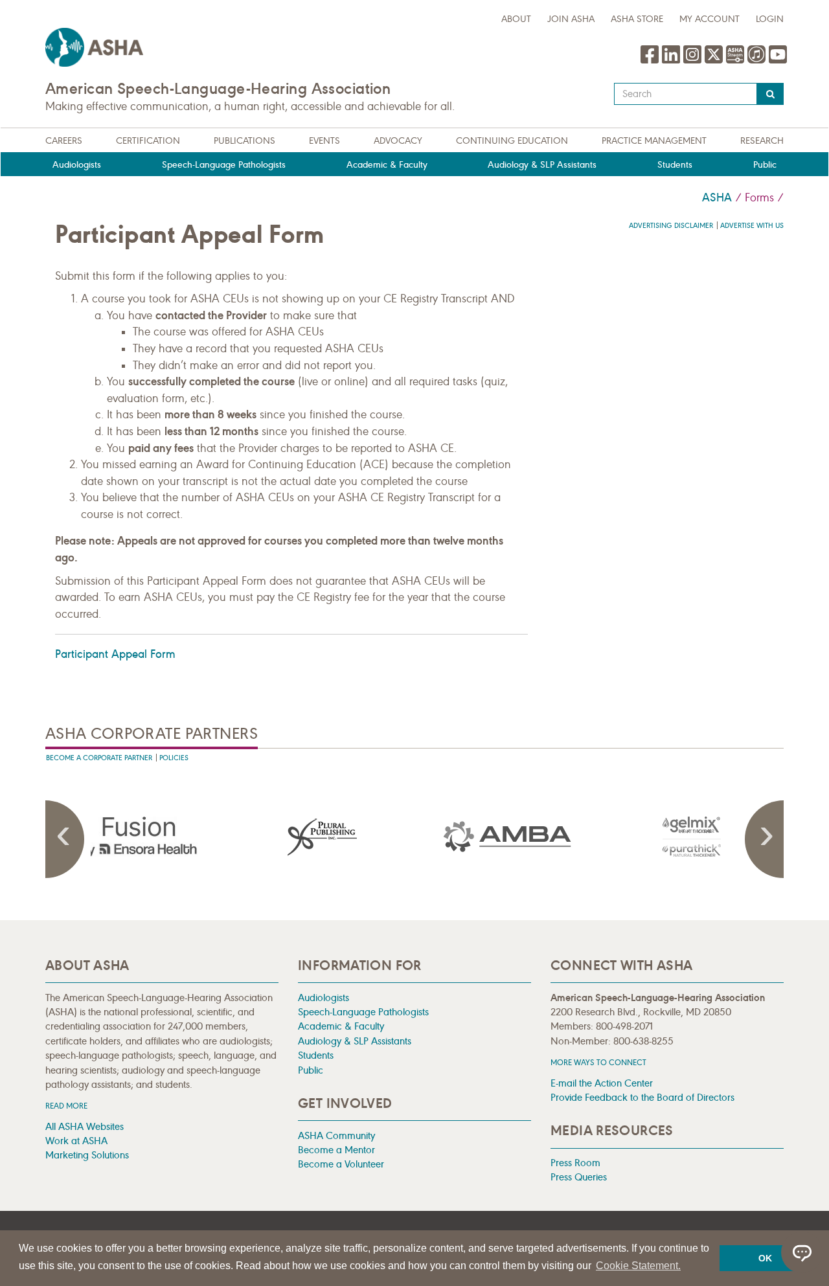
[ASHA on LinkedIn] (672, 61)
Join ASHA (571, 19)
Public (765, 165)
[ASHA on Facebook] (651, 61)
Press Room (575, 1162)
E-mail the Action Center (602, 1083)
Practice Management (654, 141)
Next (764, 839)
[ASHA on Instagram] (694, 61)
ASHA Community (336, 1135)
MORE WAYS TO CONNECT (598, 1062)
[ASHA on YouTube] (778, 61)
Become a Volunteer (341, 1164)
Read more (66, 1106)
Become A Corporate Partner (99, 758)
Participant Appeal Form (115, 654)
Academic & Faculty (386, 165)
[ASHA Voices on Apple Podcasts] (756, 61)
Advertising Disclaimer (671, 225)
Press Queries (579, 1177)
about (516, 19)
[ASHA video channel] (736, 61)
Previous (64, 839)
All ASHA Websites (84, 1126)
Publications (244, 141)
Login (770, 19)
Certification (148, 141)
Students (674, 165)
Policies (173, 758)
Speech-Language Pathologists (224, 165)
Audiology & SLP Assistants (542, 165)
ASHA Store (637, 19)
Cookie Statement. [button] (638, 1265)
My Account (709, 19)
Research (762, 141)
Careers (63, 141)
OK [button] (765, 1258)
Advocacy (398, 141)
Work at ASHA (76, 1140)
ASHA (717, 197)
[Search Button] (770, 94)
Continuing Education (512, 141)
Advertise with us (752, 225)
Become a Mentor (336, 1150)
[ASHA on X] (715, 61)
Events (324, 141)
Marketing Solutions (87, 1155)
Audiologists (76, 165)
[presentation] (138, 837)
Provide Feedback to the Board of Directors (642, 1097)
